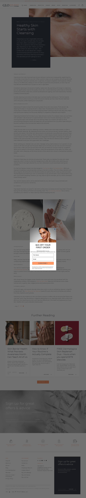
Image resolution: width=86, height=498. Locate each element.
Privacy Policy (42, 267)
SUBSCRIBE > (43, 263)
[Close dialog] (55, 229)
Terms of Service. (49, 267)
